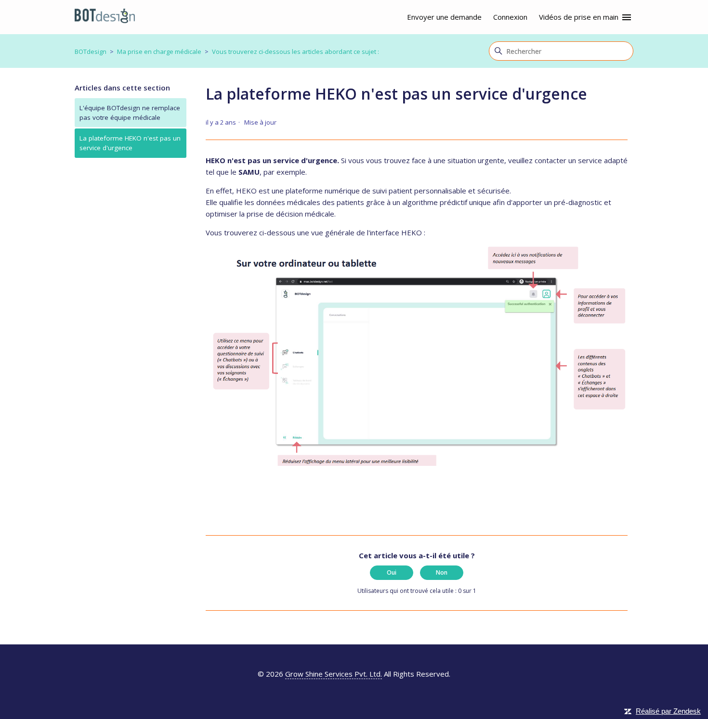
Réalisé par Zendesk (668, 711)
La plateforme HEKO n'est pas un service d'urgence (130, 143)
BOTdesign (90, 51)
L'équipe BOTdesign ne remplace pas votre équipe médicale (129, 112)
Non (441, 572)
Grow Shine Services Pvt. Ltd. (333, 674)
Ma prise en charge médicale (159, 51)
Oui (391, 572)
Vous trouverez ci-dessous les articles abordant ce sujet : (295, 51)
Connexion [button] (510, 17)
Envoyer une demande (444, 17)
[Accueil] (105, 17)
